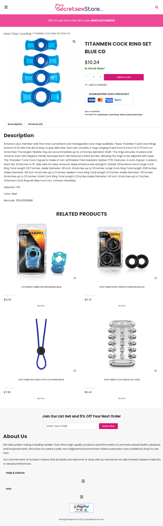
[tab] (15, 124)
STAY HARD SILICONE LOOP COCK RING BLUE (41, 379)
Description (15, 124)
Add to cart (124, 77)
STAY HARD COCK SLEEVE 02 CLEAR (122, 379)
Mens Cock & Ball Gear (131, 114)
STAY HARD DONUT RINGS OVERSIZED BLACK (122, 286)
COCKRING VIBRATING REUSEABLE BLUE (41, 286)
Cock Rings (102, 114)
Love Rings (114, 114)
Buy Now (41, 305)
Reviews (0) (35, 124)
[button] (6, 7)
